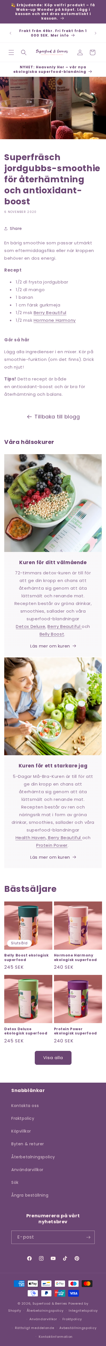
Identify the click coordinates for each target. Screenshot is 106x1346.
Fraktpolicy (22, 1118)
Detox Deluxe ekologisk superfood (25, 1031)
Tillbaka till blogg (57, 416)
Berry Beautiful (50, 313)
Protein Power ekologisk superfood (75, 1031)
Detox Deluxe (30, 626)
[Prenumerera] (88, 1237)
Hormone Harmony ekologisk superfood (75, 957)
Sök (15, 1182)
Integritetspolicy (83, 1310)
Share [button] (16, 228)
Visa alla (53, 1058)
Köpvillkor (21, 1131)
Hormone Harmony (55, 320)
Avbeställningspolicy (77, 1328)
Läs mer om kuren (50, 646)
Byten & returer (27, 1144)
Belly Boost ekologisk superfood (26, 957)
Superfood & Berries (50, 1303)
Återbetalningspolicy (33, 1157)
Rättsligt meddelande (34, 1328)
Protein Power (52, 845)
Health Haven (31, 838)
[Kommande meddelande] (95, 33)
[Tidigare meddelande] (10, 33)
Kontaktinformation (56, 1336)
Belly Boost (52, 634)
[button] (11, 52)
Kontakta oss (25, 1105)
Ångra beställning (29, 1195)
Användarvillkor (27, 1170)
